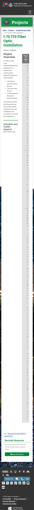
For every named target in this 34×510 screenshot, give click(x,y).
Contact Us (9, 479)
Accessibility (7, 499)
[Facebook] (3, 483)
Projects (11, 30)
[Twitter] (7, 483)
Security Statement (9, 501)
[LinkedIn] (24, 483)
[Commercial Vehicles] (7, 475)
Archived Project (8, 436)
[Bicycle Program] (11, 471)
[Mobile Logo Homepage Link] (17, 4)
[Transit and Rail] (15, 471)
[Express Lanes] (5, 471)
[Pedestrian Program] (3, 475)
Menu (31, 12)
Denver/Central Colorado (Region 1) (17, 433)
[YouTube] (20, 483)
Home (5, 30)
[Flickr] (3, 487)
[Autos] (28, 471)
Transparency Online (9, 504)
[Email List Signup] (28, 483)
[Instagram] (12, 483)
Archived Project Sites (23, 30)
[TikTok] (16, 483)
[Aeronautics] (20, 471)
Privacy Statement (20, 499)
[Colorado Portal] (16, 508)
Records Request (18, 454)
